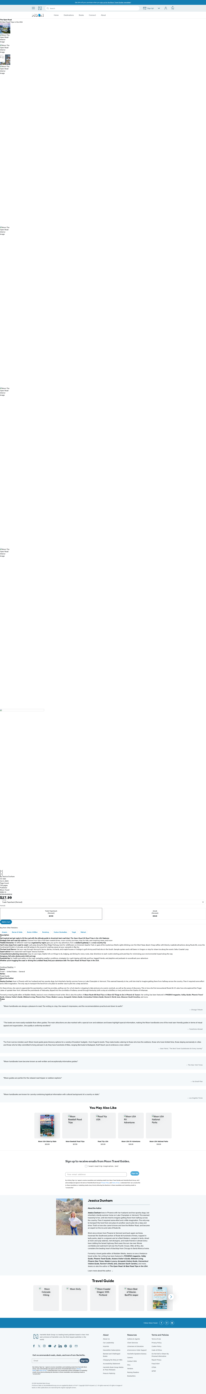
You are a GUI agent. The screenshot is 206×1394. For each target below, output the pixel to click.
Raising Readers (133, 1372)
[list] (103, 789)
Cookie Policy (156, 1346)
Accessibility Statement (111, 1363)
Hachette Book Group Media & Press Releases (113, 1368)
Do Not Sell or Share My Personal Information (160, 1354)
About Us (106, 1339)
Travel (2, 971)
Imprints (106, 1346)
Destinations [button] (69, 15)
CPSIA (154, 1367)
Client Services (132, 1342)
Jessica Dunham (8, 876)
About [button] (103, 15)
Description (4, 935)
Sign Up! (150, 8)
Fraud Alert (156, 1363)
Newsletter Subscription (111, 1350)
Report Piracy (156, 1360)
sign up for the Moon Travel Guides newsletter (115, 2)
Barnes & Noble (17, 932)
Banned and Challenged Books (111, 1354)
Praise (2, 999)
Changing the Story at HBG (112, 1360)
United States (12, 971)
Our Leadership (108, 1342)
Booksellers (131, 1376)
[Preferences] (159, 8)
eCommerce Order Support (137, 1350)
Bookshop (45, 932)
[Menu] (33, 8)
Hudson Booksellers (60, 932)
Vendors (130, 1368)
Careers (130, 1357)
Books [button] (81, 15)
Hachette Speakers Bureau (136, 1353)
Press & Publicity (109, 1373)
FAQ (128, 1365)
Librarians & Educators (135, 1346)
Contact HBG (132, 1361)
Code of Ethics (157, 1350)
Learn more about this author (99, 1270)
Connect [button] (92, 15)
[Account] (166, 8)
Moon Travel (4, 890)
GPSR (154, 1371)
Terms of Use (156, 1339)
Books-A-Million (32, 932)
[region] (103, 1298)
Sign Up (135, 1173)
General (22, 971)
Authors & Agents (133, 1339)
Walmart (83, 932)
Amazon (4, 932)
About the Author (7, 978)
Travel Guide (4, 976)
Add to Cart (6, 922)
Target (74, 932)
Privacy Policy (156, 1342)
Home (56, 15)
